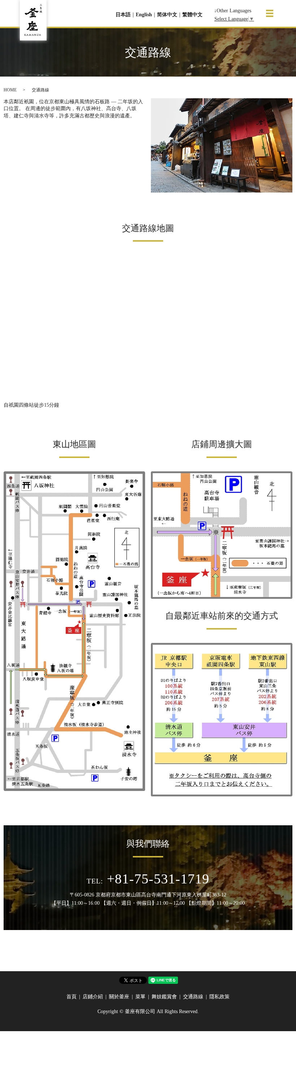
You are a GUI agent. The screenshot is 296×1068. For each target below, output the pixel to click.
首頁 (71, 996)
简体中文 (167, 14)
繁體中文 (192, 14)
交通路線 (193, 996)
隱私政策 (219, 996)
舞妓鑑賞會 (164, 996)
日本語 (123, 14)
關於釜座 (119, 996)
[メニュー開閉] (269, 13)
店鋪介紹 (93, 996)
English (144, 14)
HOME (10, 89)
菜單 (140, 996)
